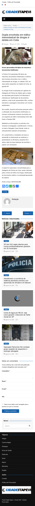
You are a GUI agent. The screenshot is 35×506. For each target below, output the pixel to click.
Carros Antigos (6, 442)
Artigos (4, 438)
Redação (6, 44)
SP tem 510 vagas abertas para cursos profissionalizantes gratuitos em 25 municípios (17, 246)
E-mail (4, 389)
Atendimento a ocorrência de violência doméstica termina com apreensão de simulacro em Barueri (17, 281)
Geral (3, 458)
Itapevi (4, 462)
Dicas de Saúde (7, 450)
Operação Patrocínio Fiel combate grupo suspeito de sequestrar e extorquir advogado (17, 349)
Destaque (5, 446)
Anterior (8, 213)
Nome (4, 381)
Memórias (5, 466)
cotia (5, 191)
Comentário (6, 371)
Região (25, 44)
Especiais (5, 454)
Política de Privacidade (13, 2)
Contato (4, 2)
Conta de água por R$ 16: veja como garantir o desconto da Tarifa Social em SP (17, 315)
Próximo (27, 213)
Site (3, 396)
